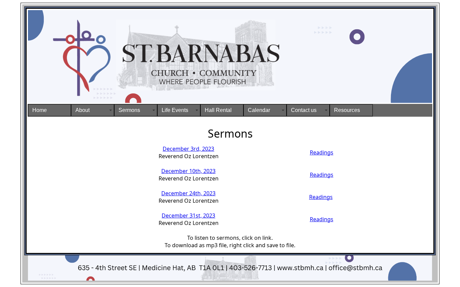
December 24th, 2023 (188, 193)
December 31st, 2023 (188, 215)
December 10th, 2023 (188, 171)
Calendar (259, 110)
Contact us (304, 110)
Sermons (129, 110)
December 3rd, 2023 (188, 148)
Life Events (175, 110)
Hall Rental (218, 110)
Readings (321, 152)
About (82, 110)
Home (39, 110)
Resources (347, 110)
